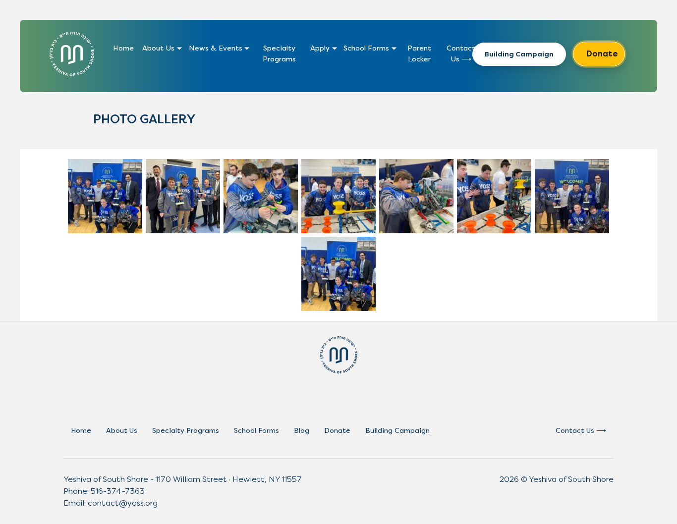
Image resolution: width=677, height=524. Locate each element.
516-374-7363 (118, 491)
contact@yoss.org (123, 503)
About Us (158, 48)
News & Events (215, 48)
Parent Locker (419, 53)
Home (123, 48)
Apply (320, 48)
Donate (602, 53)
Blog (301, 430)
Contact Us (461, 53)
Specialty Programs (279, 53)
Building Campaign (519, 54)
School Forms (366, 48)
